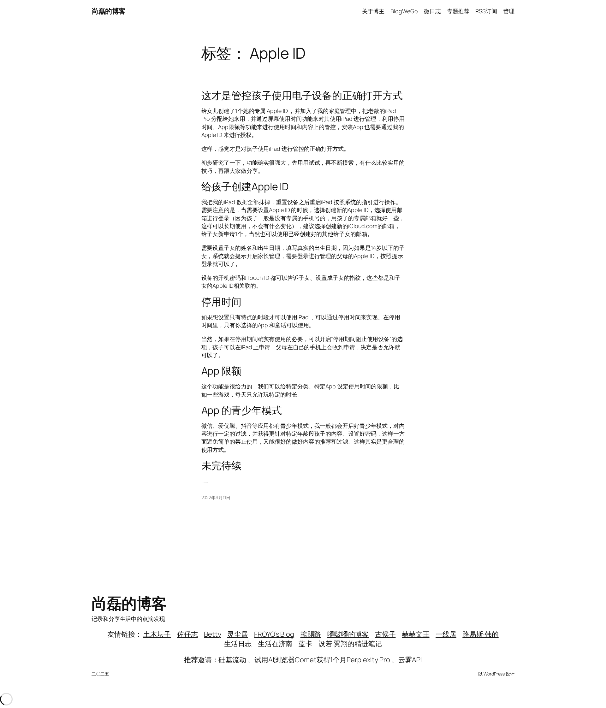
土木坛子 (157, 634)
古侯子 (385, 634)
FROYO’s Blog (274, 634)
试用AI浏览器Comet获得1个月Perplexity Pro (322, 659)
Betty (212, 634)
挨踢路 (310, 634)
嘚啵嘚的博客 (348, 634)
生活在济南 (275, 643)
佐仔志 (187, 634)
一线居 (446, 634)
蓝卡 (305, 643)
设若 (325, 643)
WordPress (494, 674)
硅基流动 (232, 659)
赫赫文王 (416, 634)
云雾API (410, 659)
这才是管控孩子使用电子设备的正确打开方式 (302, 95)
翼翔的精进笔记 (358, 643)
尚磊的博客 (109, 11)
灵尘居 (237, 634)
